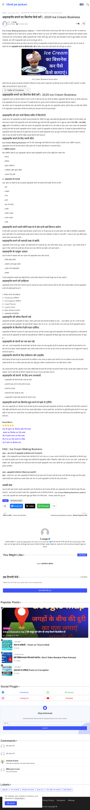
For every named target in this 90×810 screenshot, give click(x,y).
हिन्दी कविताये (67, 790)
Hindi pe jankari (16, 4)
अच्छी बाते (5, 790)
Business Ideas (13, 13)
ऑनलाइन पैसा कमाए (28, 790)
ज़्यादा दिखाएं (82, 555)
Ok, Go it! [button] (11, 803)
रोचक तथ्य (40, 790)
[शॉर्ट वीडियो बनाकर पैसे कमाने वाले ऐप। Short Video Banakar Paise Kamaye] (7, 657)
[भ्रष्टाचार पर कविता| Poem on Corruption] (7, 670)
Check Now (19, 798)
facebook (24, 692)
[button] (81, 4)
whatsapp (69, 692)
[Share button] (54, 506)
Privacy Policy (48, 800)
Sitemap (71, 800)
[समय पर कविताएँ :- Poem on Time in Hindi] (7, 645)
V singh (44, 539)
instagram (24, 698)
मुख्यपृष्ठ (4, 13)
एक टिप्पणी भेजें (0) (45, 590)
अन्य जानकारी (15, 790)
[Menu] (3, 4)
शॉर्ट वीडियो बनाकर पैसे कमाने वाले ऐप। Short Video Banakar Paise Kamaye (45, 657)
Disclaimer (61, 800)
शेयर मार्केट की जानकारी (53, 790)
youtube (69, 698)
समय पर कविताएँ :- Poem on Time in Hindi (31, 645)
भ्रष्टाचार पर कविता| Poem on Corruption (31, 670)
